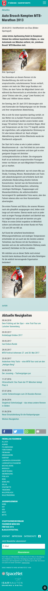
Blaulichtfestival (10, 530)
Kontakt (6, 536)
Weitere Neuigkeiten (10, 419)
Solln (4, 484)
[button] (7, 431)
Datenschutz (30, 536)
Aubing (5, 444)
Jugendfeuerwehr (10, 501)
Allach (5, 442)
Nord (4, 504)
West (4, 512)
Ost (3, 507)
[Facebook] (39, 536)
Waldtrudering (8, 495)
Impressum (17, 536)
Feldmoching (7, 447)
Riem (4, 479)
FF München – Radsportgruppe (19, 3)
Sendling (5, 482)
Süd (3, 509)
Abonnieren (23, 552)
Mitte (4, 515)
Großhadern (7, 455)
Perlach (5, 476)
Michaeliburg (7, 466)
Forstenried (7, 450)
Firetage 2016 (8, 527)
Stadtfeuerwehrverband (13, 521)
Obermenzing (7, 474)
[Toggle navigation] (44, 2)
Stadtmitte (6, 487)
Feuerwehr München (11, 524)
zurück (4, 305)
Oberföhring (7, 471)
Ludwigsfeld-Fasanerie (11, 463)
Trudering (6, 490)
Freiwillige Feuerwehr (11, 439)
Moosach (5, 468)
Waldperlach (7, 492)
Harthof (5, 458)
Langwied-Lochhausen (11, 460)
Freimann (6, 452)
